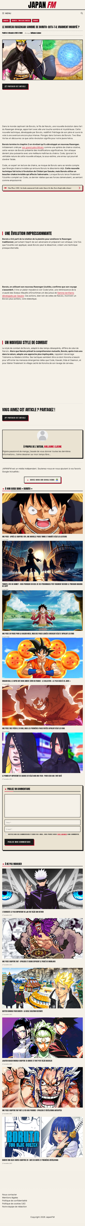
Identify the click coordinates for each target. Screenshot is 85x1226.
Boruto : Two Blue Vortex (21, 21)
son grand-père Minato (33, 147)
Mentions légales (10, 1197)
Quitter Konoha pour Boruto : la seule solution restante (22, 1011)
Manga (35, 21)
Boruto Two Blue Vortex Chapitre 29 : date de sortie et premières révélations (30, 1160)
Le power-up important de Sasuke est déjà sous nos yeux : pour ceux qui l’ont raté (32, 776)
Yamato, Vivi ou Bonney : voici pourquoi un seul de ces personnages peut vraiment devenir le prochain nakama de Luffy (42, 585)
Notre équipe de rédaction (14, 1206)
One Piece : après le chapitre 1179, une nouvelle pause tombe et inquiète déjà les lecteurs (34, 537)
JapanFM (50, 1217)
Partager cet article (17, 86)
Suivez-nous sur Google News (42, 480)
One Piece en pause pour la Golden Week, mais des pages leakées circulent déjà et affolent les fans (38, 634)
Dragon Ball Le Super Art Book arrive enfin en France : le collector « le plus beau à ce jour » (36, 681)
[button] (82, 13)
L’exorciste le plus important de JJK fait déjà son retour (22, 912)
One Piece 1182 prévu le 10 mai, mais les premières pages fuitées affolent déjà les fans (33, 728)
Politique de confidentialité (14, 1200)
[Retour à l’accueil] (42, 4)
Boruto (6, 21)
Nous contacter (9, 1194)
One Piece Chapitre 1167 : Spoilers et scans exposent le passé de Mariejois (28, 961)
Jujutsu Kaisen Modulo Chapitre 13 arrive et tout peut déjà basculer (27, 1061)
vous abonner (62, 834)
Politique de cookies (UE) (14, 1203)
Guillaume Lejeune (53, 446)
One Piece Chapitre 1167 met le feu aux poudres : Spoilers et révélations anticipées (32, 1110)
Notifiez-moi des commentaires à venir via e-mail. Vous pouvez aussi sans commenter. (43, 834)
